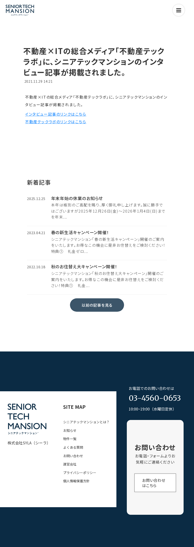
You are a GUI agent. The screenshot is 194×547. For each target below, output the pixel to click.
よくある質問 (73, 447)
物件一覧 (69, 439)
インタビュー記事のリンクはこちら (55, 114)
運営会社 (69, 464)
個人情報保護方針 (76, 481)
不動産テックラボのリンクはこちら (55, 121)
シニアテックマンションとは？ (86, 422)
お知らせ (69, 430)
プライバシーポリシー (79, 472)
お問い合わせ (73, 456)
